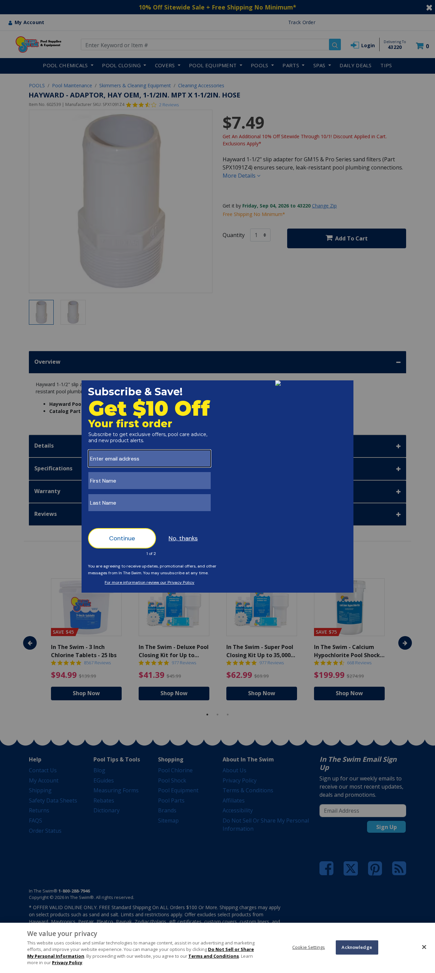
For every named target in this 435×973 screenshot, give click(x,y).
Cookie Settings (308, 947)
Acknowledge (357, 947)
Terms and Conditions (213, 956)
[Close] (424, 946)
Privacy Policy (67, 962)
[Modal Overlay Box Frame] (217, 486)
